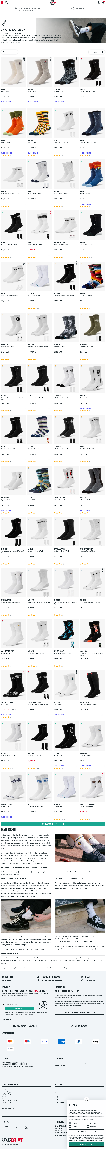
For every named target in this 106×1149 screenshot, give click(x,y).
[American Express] (61, 1042)
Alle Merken (58, 1093)
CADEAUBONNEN (60, 1102)
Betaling (4, 1089)
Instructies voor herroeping (9, 1095)
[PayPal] (78, 1042)
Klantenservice (90, 981)
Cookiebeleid (89, 1140)
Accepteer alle (88, 1144)
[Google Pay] (10, 1049)
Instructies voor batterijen (9, 1103)
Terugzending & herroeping (9, 1093)
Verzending (9, 977)
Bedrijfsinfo (59, 1122)
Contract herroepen (8, 1109)
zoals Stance (84, 936)
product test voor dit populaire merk (71, 949)
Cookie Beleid (58, 1131)
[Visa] (44, 1042)
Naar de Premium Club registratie (81, 1013)
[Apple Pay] (95, 1042)
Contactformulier (28, 1066)
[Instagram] (7, 1128)
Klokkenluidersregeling (61, 1133)
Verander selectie (88, 1132)
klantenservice (84, 960)
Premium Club (60, 987)
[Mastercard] (10, 1042)
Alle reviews (5, 1099)
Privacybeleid (58, 1128)
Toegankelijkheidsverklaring (62, 1135)
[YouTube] (26, 1128)
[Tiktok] (17, 1128)
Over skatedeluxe (59, 1089)
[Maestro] (27, 1042)
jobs (56, 1091)
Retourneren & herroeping (50, 977)
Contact (4, 1104)
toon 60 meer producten (54, 824)
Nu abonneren (19, 1008)
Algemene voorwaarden (61, 1126)
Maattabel (9, 981)
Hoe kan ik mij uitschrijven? (27, 1014)
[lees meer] (18, 42)
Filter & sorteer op (10, 52)
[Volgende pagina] (102, 52)
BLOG (56, 1097)
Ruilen (87, 977)
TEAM (56, 1100)
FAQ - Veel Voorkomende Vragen (52, 981)
